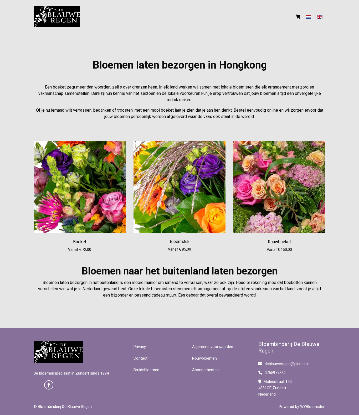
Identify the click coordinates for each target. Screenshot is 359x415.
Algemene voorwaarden (212, 346)
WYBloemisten (312, 406)
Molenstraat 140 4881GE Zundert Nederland (275, 388)
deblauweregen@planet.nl (287, 363)
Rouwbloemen (204, 358)
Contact (140, 358)
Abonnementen (205, 369)
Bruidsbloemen (146, 369)
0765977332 (275, 372)
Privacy (140, 346)
